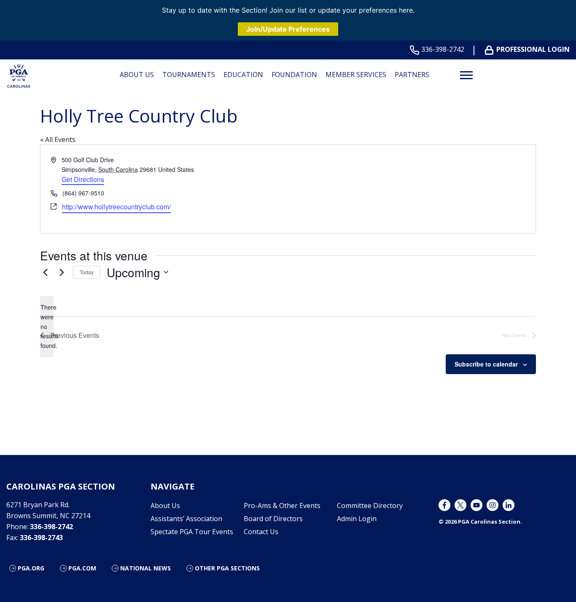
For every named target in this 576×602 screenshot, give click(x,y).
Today (87, 272)
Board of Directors (273, 518)
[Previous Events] (45, 272)
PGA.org (31, 568)
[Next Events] (62, 272)
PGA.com (82, 568)
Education (243, 74)
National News (145, 568)
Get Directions (83, 179)
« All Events (57, 139)
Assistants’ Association (186, 518)
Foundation (294, 74)
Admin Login (357, 518)
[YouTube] (476, 505)
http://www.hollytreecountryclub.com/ (116, 206)
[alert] (47, 326)
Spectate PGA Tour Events (192, 531)
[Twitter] (460, 505)
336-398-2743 (41, 537)
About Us (137, 74)
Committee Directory (370, 505)
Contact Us (261, 531)
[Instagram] (492, 505)
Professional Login (533, 49)
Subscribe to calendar (486, 364)
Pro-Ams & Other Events (282, 505)
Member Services (356, 74)
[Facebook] (444, 505)
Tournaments (188, 74)
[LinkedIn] (508, 505)
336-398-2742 (442, 49)
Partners (412, 74)
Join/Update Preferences (288, 29)
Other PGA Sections (227, 568)
